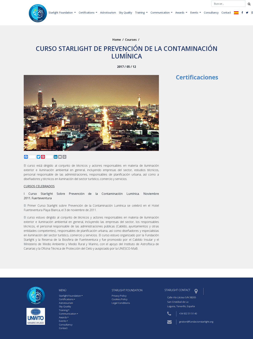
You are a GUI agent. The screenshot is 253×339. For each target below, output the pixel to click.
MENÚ (62, 290)
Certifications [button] (87, 12)
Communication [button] (160, 12)
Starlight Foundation (127, 290)
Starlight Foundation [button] (61, 12)
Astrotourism (108, 12)
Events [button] (194, 12)
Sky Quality (125, 12)
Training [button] (140, 12)
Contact (226, 12)
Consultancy (211, 12)
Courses (131, 40)
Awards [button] (180, 12)
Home (116, 40)
